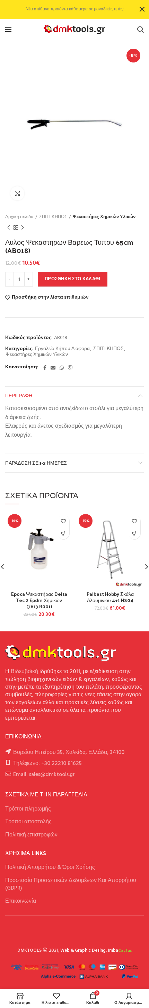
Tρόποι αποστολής (28, 821)
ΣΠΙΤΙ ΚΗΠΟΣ (53, 217)
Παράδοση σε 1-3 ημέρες (36, 462)
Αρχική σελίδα (19, 217)
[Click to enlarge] (17, 193)
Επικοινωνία (20, 901)
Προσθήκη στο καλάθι (72, 279)
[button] (63, 533)
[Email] (53, 367)
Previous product (8, 227)
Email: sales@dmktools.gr (44, 774)
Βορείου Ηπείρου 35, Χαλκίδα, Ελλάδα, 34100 (68, 752)
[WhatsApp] (62, 367)
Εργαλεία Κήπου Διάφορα (62, 349)
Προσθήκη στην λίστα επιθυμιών (50, 297)
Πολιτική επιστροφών (31, 835)
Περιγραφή (18, 395)
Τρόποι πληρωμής (28, 809)
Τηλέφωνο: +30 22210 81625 (47, 763)
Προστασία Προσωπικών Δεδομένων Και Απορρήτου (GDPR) (70, 884)
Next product (22, 227)
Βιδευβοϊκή (24, 671)
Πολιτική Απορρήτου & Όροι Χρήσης (50, 867)
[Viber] (70, 367)
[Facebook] (45, 367)
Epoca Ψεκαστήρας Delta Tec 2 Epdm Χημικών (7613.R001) (39, 600)
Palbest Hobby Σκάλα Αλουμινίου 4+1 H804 (110, 597)
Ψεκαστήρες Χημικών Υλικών (104, 217)
